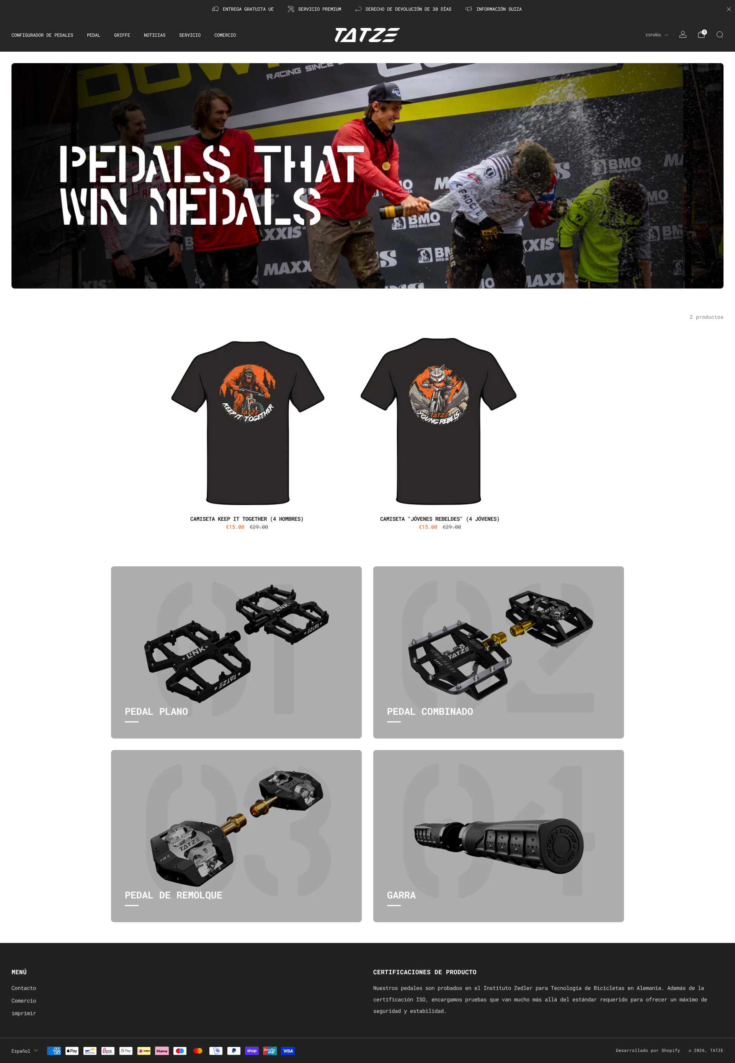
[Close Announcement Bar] (729, 9)
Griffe (122, 35)
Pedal (93, 35)
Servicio (190, 35)
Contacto (23, 988)
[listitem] (243, 9)
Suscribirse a (684, 1027)
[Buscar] (720, 34)
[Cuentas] (683, 34)
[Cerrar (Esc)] (711, 948)
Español (654, 35)
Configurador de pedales (42, 35)
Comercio (225, 35)
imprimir (23, 1013)
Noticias (154, 35)
